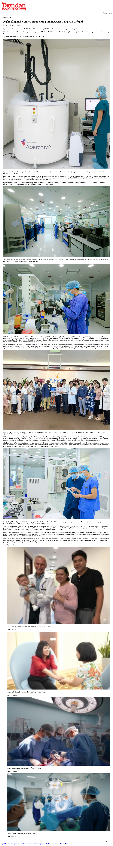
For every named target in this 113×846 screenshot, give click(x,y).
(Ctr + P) (108, 13)
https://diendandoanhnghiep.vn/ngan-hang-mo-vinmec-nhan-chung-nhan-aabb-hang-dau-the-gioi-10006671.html (34, 843)
